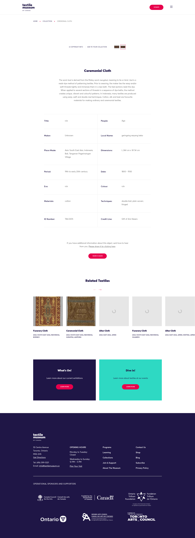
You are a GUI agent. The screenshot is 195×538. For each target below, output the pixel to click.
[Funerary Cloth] (48, 311)
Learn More (64, 387)
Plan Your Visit (76, 466)
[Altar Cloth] (114, 311)
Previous (95, 289)
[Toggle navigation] (171, 7)
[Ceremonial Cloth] (81, 311)
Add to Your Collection (97, 47)
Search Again (98, 256)
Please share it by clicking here (102, 247)
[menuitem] (114, 448)
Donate (156, 7)
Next (100, 289)
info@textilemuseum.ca (49, 466)
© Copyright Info (76, 47)
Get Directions (39, 458)
